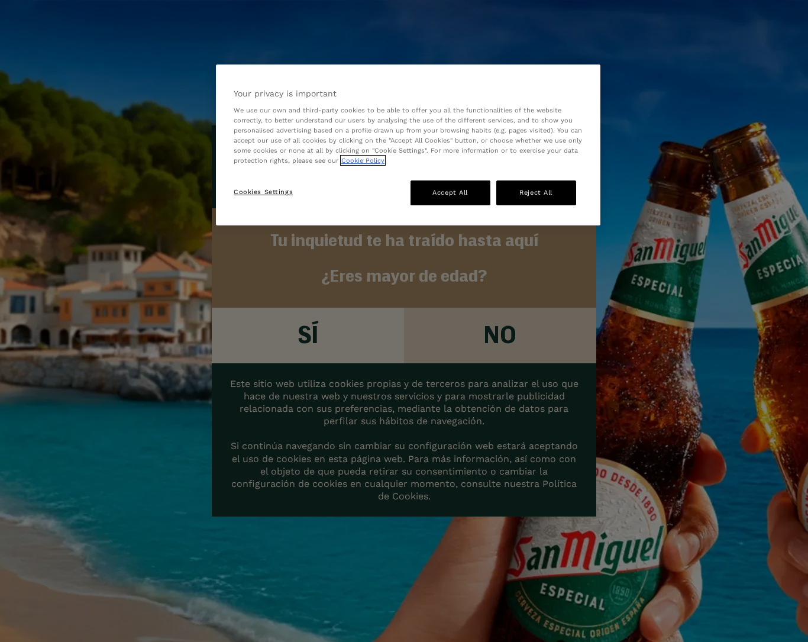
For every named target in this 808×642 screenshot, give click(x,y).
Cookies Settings (263, 192)
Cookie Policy (362, 160)
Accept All (450, 192)
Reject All (535, 192)
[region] (408, 145)
